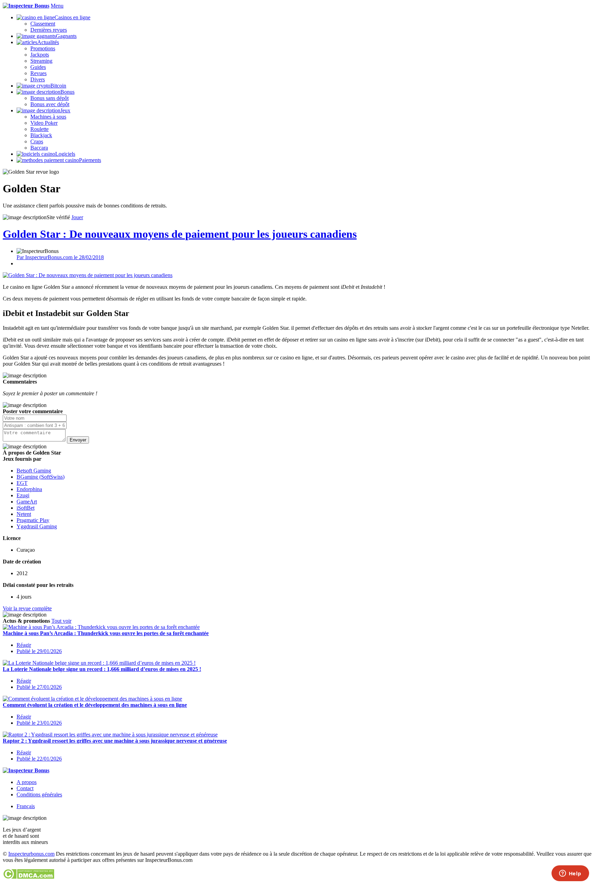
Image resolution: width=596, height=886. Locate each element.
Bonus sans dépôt (49, 98)
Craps (36, 141)
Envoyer (78, 439)
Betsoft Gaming (34, 470)
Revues (38, 73)
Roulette (39, 129)
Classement (42, 24)
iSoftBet (25, 508)
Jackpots (39, 55)
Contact (25, 788)
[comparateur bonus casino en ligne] (26, 6)
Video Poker (44, 123)
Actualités (48, 42)
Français (26, 806)
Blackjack (41, 135)
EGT (22, 483)
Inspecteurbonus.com (31, 854)
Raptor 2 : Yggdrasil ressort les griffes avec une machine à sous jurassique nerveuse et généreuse (115, 741)
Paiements (90, 160)
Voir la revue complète (27, 608)
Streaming (41, 61)
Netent (24, 514)
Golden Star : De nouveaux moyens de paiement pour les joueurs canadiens (180, 234)
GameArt (27, 502)
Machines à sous (48, 117)
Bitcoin (58, 86)
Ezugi (23, 495)
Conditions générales (39, 794)
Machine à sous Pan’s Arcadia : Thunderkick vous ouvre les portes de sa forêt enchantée (106, 633)
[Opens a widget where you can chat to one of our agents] (570, 874)
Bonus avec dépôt (49, 104)
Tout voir (61, 621)
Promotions (42, 48)
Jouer (77, 217)
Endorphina (29, 489)
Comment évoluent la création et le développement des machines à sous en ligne (95, 705)
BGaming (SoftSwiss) (40, 477)
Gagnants (66, 36)
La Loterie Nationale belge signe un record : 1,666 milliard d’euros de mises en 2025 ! (102, 669)
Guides (38, 67)
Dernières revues (48, 30)
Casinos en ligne (72, 17)
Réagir (24, 645)
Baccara (39, 148)
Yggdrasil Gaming (37, 526)
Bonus (67, 92)
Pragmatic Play (33, 520)
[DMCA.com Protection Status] (28, 877)
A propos (27, 782)
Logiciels (65, 154)
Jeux (65, 110)
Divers (37, 79)
